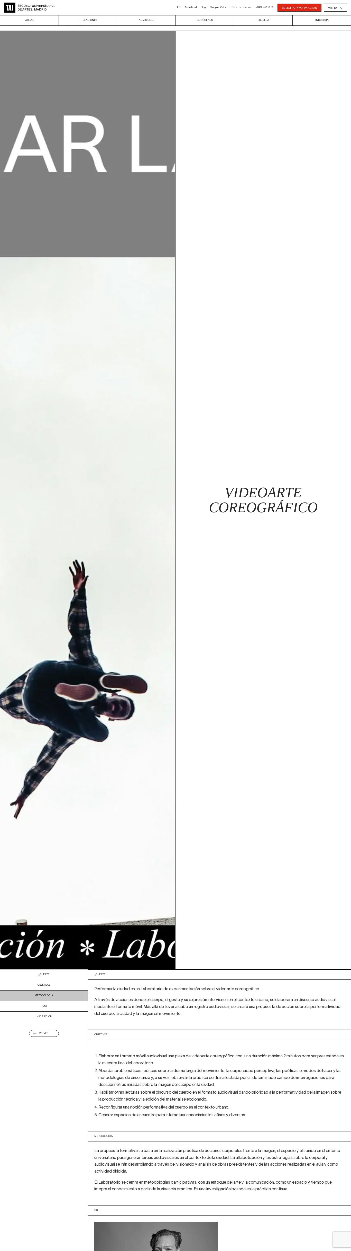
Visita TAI (335, 8)
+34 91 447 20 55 (264, 7)
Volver (44, 1033)
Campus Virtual (218, 7)
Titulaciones (88, 20)
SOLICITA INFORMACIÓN (299, 8)
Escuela (263, 20)
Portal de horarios (241, 7)
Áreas (29, 20)
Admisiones (146, 20)
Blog (203, 7)
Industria (322, 20)
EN (179, 7)
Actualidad (191, 7)
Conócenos (205, 20)
